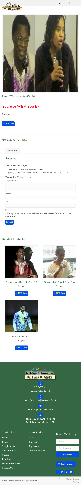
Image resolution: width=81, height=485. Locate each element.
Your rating (11, 177)
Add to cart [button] (21, 293)
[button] (67, 454)
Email (9, 202)
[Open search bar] (69, 3)
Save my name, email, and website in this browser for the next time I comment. (39, 215)
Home (4, 96)
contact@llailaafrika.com (40, 409)
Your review (11, 181)
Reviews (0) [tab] (12, 150)
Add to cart (8, 123)
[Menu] (78, 3)
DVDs (11, 96)
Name (9, 193)
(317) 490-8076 (48, 400)
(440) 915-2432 (32, 400)
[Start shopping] (60, 3)
